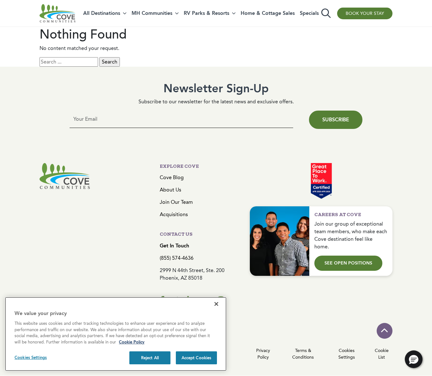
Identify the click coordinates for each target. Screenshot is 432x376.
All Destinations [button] (101, 13)
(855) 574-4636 (177, 258)
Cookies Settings (31, 357)
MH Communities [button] (152, 13)
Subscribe (335, 119)
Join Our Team (176, 202)
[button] (414, 359)
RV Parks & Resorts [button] (206, 13)
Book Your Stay (365, 13)
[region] (115, 334)
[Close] (216, 304)
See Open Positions (348, 263)
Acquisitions (174, 214)
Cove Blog (172, 177)
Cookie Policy (132, 342)
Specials (309, 13)
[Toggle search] (326, 13)
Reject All (150, 358)
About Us (170, 189)
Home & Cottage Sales (268, 13)
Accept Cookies (197, 358)
